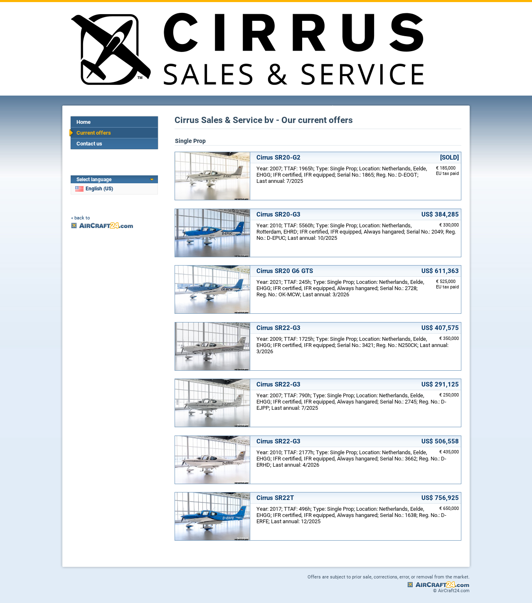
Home (83, 122)
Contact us (89, 143)
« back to (80, 218)
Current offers (93, 133)
